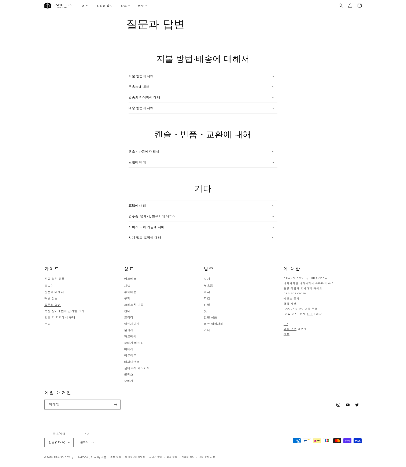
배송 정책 (172, 457)
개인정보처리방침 (135, 457)
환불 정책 (115, 457)
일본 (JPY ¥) (57, 442)
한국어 (84, 442)
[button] (341, 5)
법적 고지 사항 (207, 457)
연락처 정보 (188, 457)
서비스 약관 (155, 457)
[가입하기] (115, 404)
